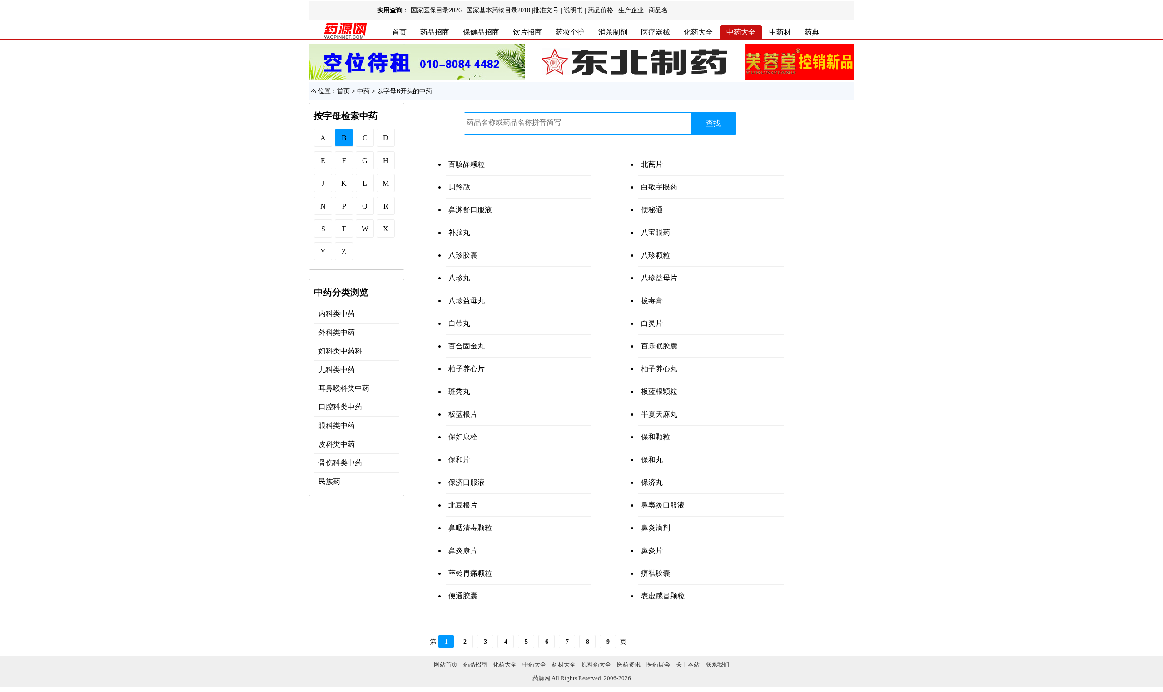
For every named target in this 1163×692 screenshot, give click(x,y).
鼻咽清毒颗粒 (470, 528)
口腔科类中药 (340, 407)
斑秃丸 (459, 391)
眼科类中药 (336, 425)
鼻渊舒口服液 (470, 210)
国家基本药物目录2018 (498, 10)
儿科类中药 (336, 369)
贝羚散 (459, 187)
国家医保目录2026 (436, 10)
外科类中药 (336, 332)
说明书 (573, 10)
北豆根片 (462, 505)
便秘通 (652, 210)
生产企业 (631, 10)
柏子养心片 (466, 369)
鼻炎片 (652, 550)
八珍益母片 (659, 278)
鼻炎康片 (462, 550)
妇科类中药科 (340, 351)
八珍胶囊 (462, 255)
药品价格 (600, 10)
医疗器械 (655, 32)
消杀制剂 (612, 32)
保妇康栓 (462, 437)
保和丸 (652, 459)
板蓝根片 (462, 414)
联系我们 (717, 664)
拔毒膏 (652, 300)
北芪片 (652, 164)
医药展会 (658, 664)
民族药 (329, 481)
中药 (363, 91)
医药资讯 (629, 664)
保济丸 (652, 482)
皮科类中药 (336, 444)
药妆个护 (570, 32)
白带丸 (459, 323)
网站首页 (445, 664)
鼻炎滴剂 (655, 528)
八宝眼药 (655, 232)
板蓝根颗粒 (659, 391)
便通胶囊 (462, 596)
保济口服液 (466, 482)
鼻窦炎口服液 (663, 505)
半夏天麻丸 (659, 414)
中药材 (780, 32)
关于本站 (688, 664)
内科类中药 (336, 314)
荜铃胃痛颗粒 (470, 573)
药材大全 (564, 664)
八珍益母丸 (466, 300)
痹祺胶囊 (655, 573)
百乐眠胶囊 (659, 346)
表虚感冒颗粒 (663, 596)
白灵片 (652, 323)
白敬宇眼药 (659, 187)
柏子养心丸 (659, 369)
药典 (812, 32)
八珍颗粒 (655, 255)
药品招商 (434, 32)
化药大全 (698, 32)
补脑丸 (459, 232)
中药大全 (740, 32)
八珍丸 (459, 278)
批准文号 (546, 10)
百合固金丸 (466, 346)
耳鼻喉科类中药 (343, 388)
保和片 (459, 459)
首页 (399, 32)
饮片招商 (527, 32)
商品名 (658, 10)
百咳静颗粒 (466, 164)
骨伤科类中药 (340, 463)
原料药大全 (596, 664)
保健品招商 (481, 32)
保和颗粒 (655, 437)
